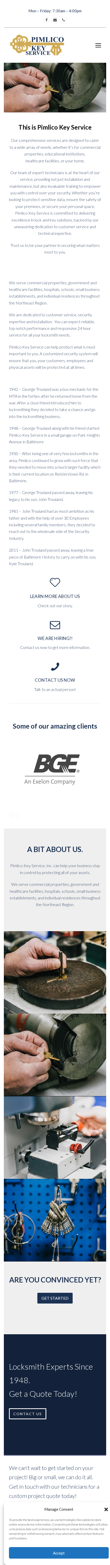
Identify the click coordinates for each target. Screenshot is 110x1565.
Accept (59, 1553)
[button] (106, 1509)
